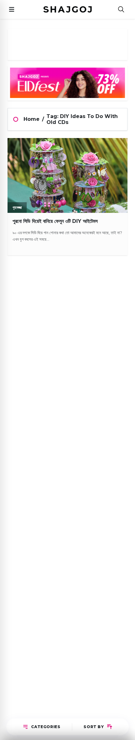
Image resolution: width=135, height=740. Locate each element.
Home (32, 119)
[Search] (121, 9)
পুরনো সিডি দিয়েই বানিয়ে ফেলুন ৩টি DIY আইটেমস (55, 221)
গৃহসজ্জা (17, 207)
